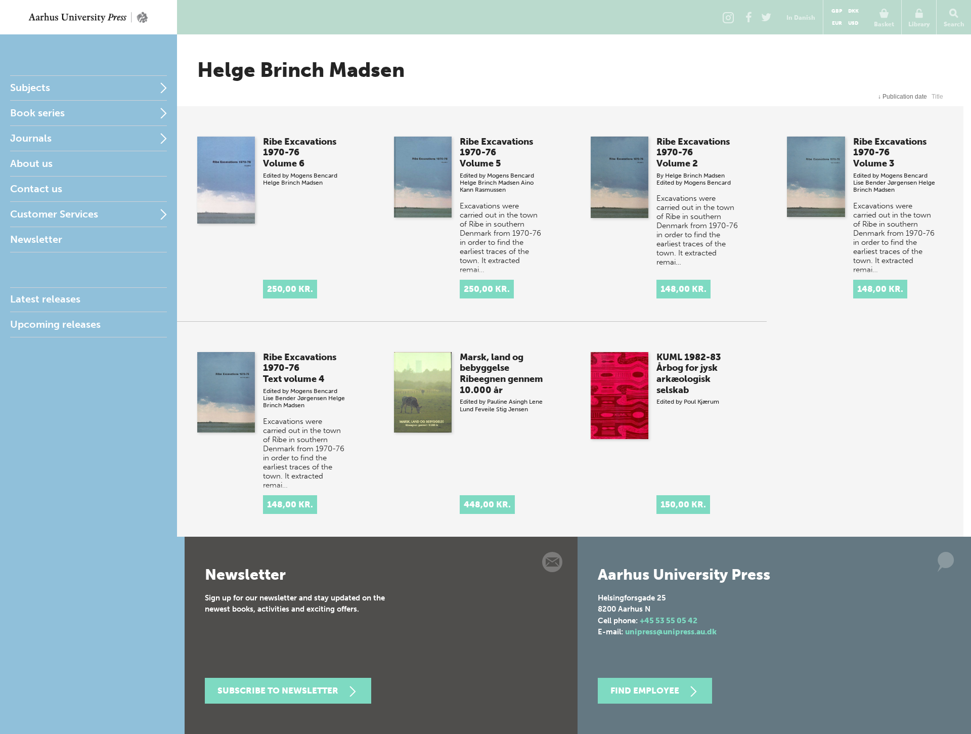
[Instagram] (728, 17)
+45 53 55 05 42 (668, 620)
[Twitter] (766, 17)
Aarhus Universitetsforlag (88, 17)
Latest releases (45, 299)
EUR (837, 23)
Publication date (902, 96)
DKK (853, 11)
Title (937, 96)
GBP (836, 11)
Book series (37, 113)
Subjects (30, 87)
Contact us (36, 189)
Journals (31, 138)
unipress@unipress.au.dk (671, 631)
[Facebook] (748, 17)
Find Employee (644, 690)
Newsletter (36, 239)
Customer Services (54, 214)
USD (853, 23)
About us (31, 163)
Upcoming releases (55, 324)
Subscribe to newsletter (277, 690)
